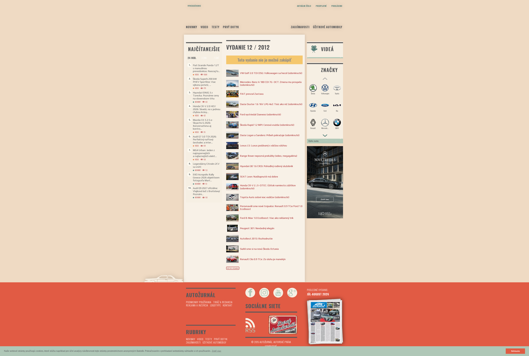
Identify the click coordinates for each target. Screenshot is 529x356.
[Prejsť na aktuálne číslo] (325, 321)
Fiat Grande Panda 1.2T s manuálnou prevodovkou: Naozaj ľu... (206, 68)
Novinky (191, 27)
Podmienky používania (198, 302)
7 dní (216, 58)
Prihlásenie (336, 5)
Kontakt (227, 305)
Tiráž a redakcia (223, 302)
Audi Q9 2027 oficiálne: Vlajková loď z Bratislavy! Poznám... (206, 191)
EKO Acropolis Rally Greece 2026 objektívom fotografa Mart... (206, 177)
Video (204, 27)
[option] (325, 108)
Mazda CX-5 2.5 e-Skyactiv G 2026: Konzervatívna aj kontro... (203, 124)
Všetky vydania (232, 268)
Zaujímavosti (300, 27)
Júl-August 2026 (318, 294)
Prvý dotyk (231, 27)
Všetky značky (313, 140)
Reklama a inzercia (197, 305)
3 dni (204, 58)
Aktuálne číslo (304, 5)
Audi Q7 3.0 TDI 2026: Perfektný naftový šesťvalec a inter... (205, 139)
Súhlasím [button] (515, 351)
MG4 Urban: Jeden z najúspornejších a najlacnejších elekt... (205, 153)
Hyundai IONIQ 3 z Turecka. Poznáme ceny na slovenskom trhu (206, 95)
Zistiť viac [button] (216, 351)
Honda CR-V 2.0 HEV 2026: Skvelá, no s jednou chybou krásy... (206, 109)
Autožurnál (264, 20)
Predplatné (321, 5)
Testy (215, 27)
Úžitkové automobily (327, 27)
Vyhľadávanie (194, 5)
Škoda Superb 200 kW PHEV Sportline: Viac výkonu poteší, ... (205, 81)
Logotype (215, 305)
